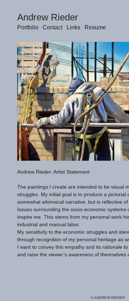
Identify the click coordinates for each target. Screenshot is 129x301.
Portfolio (27, 27)
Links (73, 27)
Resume (95, 27)
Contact (52, 27)
